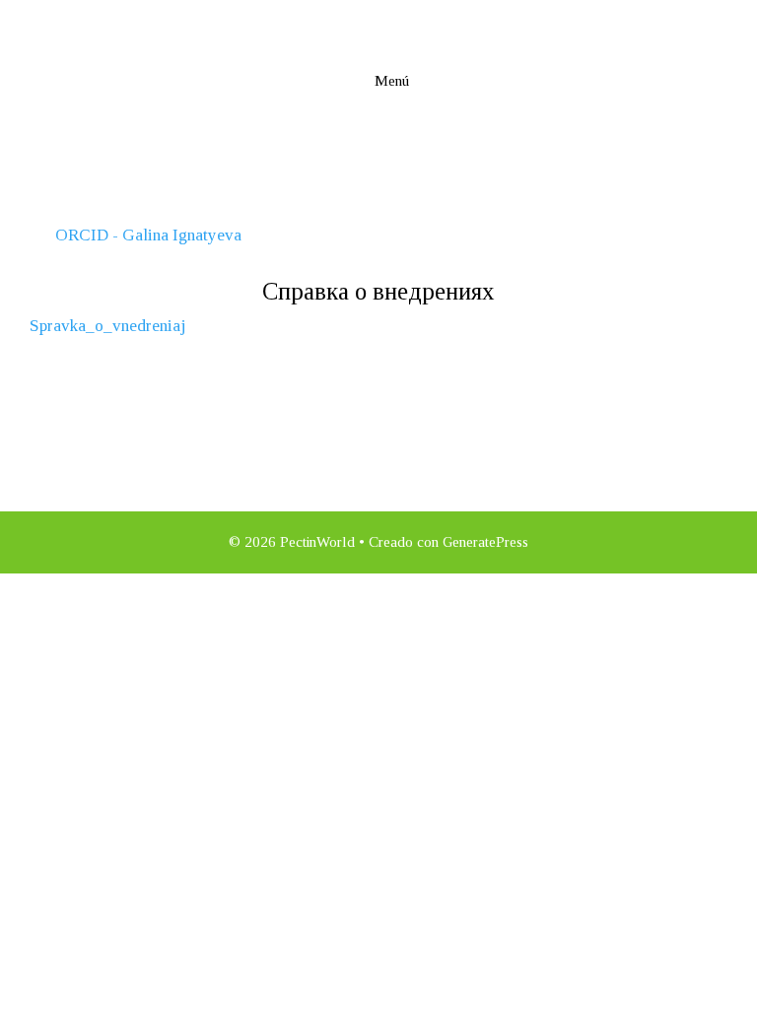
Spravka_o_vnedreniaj (107, 325)
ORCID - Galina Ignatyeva (148, 235)
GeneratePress (485, 542)
